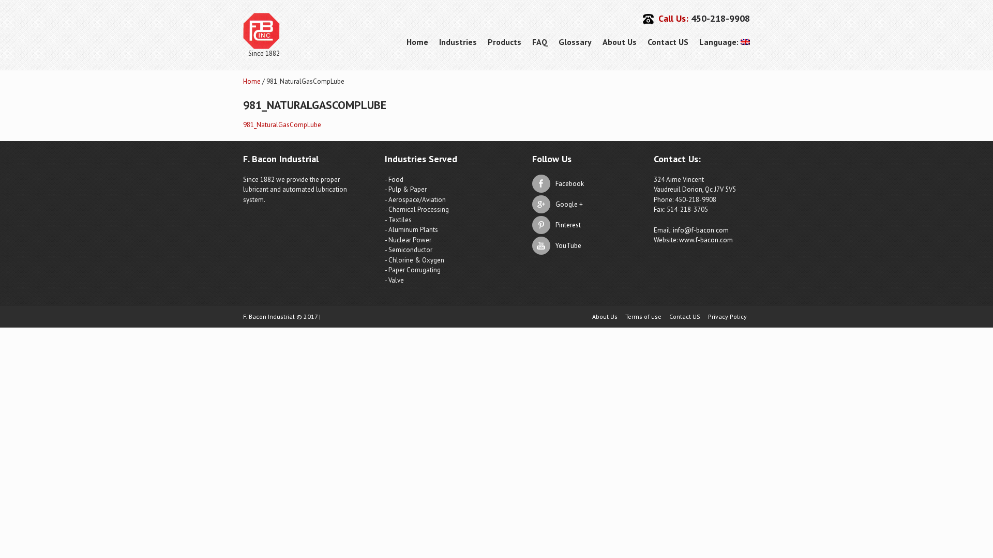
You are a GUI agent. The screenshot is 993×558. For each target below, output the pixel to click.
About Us (620, 42)
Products (504, 42)
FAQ (540, 42)
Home (417, 42)
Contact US (668, 42)
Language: (720, 42)
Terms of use (643, 317)
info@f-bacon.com (701, 230)
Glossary (575, 42)
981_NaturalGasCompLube (282, 124)
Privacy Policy (727, 317)
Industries (458, 42)
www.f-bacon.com (706, 240)
